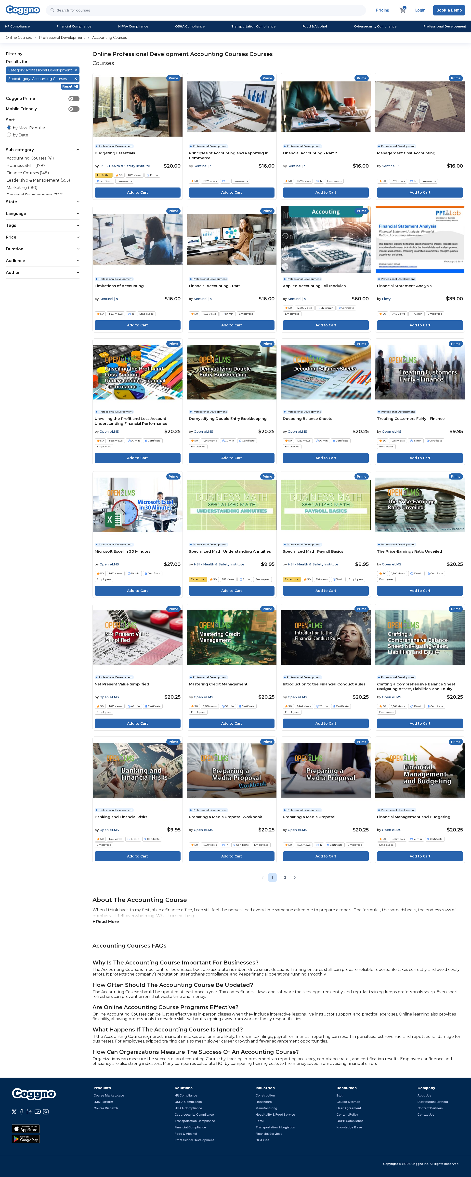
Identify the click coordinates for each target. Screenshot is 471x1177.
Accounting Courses (109, 37)
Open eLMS (109, 431)
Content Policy (347, 1114)
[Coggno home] (23, 10)
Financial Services (269, 1134)
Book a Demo (449, 10)
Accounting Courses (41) (30, 158)
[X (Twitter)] (14, 1112)
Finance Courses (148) (28, 173)
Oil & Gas (262, 1140)
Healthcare (264, 1102)
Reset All (70, 86)
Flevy (386, 299)
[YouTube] (38, 1112)
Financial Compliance (74, 26)
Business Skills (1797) (27, 165)
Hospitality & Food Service (275, 1114)
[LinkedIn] (29, 1112)
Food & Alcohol (314, 26)
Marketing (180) (22, 187)
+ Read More (105, 921)
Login (420, 10)
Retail (260, 1121)
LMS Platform (103, 1102)
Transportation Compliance (253, 26)
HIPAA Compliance (133, 26)
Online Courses (19, 37)
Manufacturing (266, 1108)
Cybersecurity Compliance (375, 26)
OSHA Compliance (190, 26)
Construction (265, 1095)
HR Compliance (17, 26)
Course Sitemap (348, 1102)
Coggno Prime (39, 98)
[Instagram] (46, 1112)
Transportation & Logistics (275, 1127)
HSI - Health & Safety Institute (125, 166)
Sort (10, 120)
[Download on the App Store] (36, 1128)
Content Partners (430, 1108)
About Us (424, 1095)
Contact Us (426, 1114)
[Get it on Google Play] (36, 1139)
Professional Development (444, 26)
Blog (340, 1095)
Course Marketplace (109, 1095)
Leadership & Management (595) (38, 180)
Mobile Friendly (39, 109)
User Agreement (349, 1108)
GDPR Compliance (350, 1121)
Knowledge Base (349, 1127)
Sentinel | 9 (203, 166)
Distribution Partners (433, 1102)
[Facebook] (21, 1112)
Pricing (382, 10)
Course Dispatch (106, 1108)
